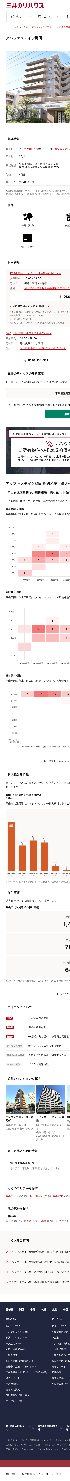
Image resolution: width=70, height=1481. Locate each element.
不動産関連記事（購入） (19, 1395)
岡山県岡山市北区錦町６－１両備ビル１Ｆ (43, 350)
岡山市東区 (59, 1196)
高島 (43, 1220)
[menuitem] (20, 16)
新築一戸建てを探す (16, 1349)
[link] (20, 1113)
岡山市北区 (33, 148)
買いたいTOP (13, 1326)
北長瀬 (27, 1220)
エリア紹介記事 (14, 1401)
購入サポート (13, 1377)
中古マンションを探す (17, 1331)
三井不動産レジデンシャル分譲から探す (27, 1372)
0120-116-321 (38, 360)
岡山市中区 (36, 1196)
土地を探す (12, 1354)
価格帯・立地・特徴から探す (21, 1366)
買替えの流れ (13, 1389)
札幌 (43, 1309)
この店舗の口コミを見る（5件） (28, 305)
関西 (21, 1309)
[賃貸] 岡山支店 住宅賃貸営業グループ (29, 333)
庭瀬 (58, 1220)
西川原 (9, 1220)
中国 (65, 1309)
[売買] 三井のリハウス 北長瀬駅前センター (35, 273)
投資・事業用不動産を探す (20, 1360)
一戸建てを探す (14, 1343)
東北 (54, 1309)
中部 (32, 1309)
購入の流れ (12, 1383)
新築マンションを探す (17, 1337)
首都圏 (9, 1309)
